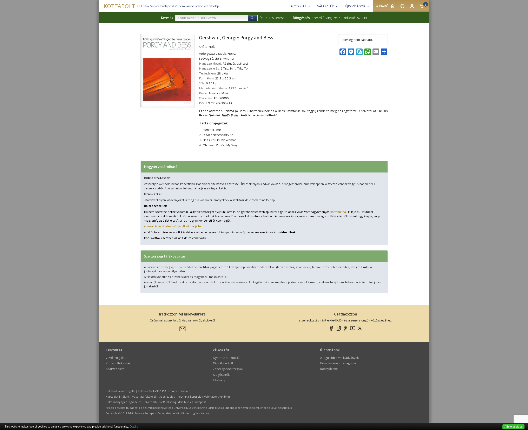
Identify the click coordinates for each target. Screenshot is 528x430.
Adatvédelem (115, 369)
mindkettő (348, 17)
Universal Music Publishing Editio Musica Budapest (174, 402)
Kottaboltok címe (118, 363)
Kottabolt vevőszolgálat (120, 391)
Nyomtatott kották (226, 358)
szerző (317, 17)
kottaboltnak (338, 212)
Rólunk (125, 396)
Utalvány (219, 380)
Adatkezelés (167, 396)
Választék (221, 350)
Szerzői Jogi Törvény (172, 267)
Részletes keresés (273, 18)
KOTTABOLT (119, 6)
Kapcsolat (114, 350)
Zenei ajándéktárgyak (228, 369)
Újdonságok (330, 350)
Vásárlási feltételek (144, 396)
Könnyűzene (329, 369)
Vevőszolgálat (116, 358)
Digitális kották (223, 363)
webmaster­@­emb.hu (217, 396)
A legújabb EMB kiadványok (339, 358)
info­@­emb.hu (184, 391)
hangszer (331, 17)
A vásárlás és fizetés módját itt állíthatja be (173, 226)
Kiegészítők (221, 374)
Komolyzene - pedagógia (338, 363)
